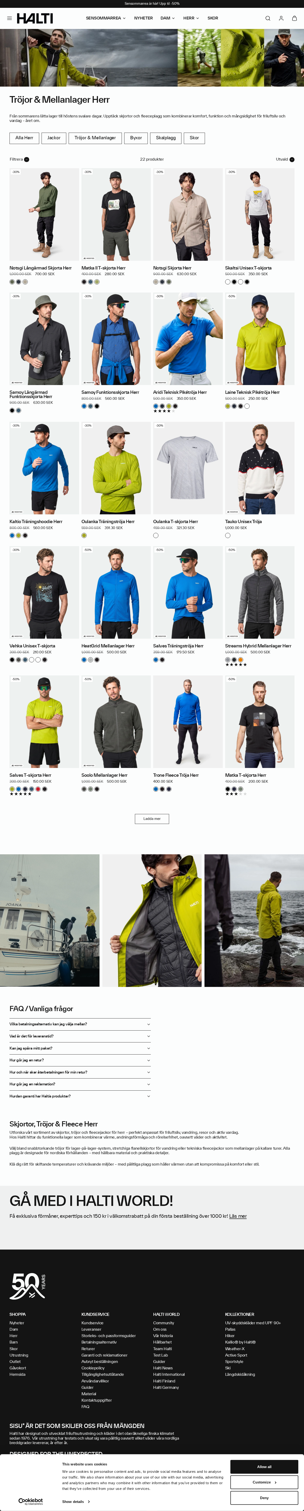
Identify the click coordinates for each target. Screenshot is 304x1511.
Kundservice (92, 1323)
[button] (9, 18)
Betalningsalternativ (99, 1342)
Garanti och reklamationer (104, 1355)
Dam (14, 1329)
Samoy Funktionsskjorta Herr (110, 393)
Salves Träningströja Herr (178, 646)
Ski (228, 1368)
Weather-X (235, 1349)
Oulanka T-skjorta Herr (175, 522)
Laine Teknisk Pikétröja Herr (252, 393)
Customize (262, 1482)
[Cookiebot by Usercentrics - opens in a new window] (31, 1501)
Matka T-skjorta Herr (245, 775)
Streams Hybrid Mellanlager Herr (258, 646)
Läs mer (238, 1216)
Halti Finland (164, 1381)
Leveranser (91, 1329)
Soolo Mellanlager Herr (104, 775)
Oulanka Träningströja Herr (108, 522)
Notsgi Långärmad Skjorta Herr (41, 268)
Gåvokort (18, 1368)
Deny (264, 1498)
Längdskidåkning (240, 1374)
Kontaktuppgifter (96, 1400)
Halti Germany (166, 1388)
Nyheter (17, 1323)
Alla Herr (24, 138)
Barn (14, 1342)
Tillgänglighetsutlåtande (102, 1374)
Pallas (230, 1329)
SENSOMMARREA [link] (103, 18)
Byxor (136, 138)
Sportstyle (234, 1362)
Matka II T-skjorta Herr (103, 268)
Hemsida (17, 1374)
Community (163, 1323)
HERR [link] (188, 18)
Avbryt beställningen (99, 1362)
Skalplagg (166, 138)
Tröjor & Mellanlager (95, 138)
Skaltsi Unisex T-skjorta (248, 268)
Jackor (54, 138)
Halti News (163, 1368)
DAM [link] (165, 18)
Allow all (264, 1467)
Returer (88, 1349)
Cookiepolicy (92, 1368)
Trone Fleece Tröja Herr (176, 775)
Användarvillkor (95, 1381)
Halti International (169, 1374)
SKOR (213, 18)
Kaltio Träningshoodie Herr (36, 522)
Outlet (15, 1362)
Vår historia (163, 1336)
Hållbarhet (162, 1342)
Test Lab (160, 1355)
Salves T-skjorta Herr (30, 775)
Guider (87, 1388)
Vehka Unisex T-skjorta (32, 646)
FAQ (85, 1407)
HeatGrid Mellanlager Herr (108, 646)
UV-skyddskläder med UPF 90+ (253, 1323)
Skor (194, 138)
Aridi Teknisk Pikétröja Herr (180, 393)
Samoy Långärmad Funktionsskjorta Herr (31, 395)
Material (88, 1394)
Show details (73, 1502)
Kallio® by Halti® (240, 1342)
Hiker (230, 1336)
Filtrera (16, 159)
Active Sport (236, 1355)
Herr (14, 1336)
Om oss (159, 1329)
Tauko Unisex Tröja (243, 522)
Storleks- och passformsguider (108, 1336)
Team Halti (162, 1349)
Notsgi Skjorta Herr (172, 268)
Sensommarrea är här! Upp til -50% (152, 3)
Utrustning (19, 1355)
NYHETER (143, 18)
